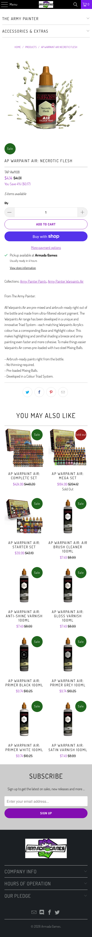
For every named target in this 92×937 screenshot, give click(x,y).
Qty (6, 203)
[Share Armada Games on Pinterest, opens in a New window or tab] (51, 392)
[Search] (75, 4)
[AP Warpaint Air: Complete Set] (24, 447)
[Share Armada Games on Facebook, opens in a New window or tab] (39, 392)
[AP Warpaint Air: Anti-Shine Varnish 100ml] (24, 585)
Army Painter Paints (33, 281)
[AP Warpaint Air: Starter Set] (24, 516)
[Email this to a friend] (63, 392)
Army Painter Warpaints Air (66, 281)
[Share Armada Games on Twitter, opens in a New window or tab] (27, 392)
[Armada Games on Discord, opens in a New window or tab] (42, 912)
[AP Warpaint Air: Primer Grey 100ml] (68, 654)
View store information (23, 268)
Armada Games (51, 926)
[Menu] (2, 4)
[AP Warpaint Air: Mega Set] (68, 447)
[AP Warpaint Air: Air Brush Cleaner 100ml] (68, 516)
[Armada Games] (46, 4)
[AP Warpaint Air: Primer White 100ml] (24, 719)
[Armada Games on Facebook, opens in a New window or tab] (49, 912)
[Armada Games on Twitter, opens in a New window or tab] (57, 912)
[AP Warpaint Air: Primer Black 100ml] (24, 654)
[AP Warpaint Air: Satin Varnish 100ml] (68, 719)
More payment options (46, 247)
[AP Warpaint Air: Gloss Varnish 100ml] (68, 585)
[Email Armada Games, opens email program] (34, 912)
